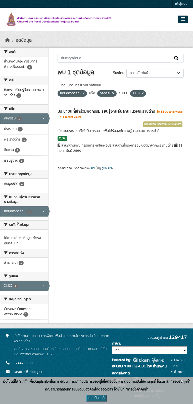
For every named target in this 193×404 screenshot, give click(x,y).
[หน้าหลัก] (7, 40)
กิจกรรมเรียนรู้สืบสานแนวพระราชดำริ (162, 124)
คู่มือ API (107, 168)
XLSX (62, 139)
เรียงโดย (118, 73)
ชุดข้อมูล (24, 40)
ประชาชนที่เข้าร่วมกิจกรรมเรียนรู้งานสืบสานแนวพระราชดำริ (107, 111)
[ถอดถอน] (83, 94)
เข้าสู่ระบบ (181, 4)
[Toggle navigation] (183, 19)
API (92, 168)
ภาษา (116, 343)
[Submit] (177, 58)
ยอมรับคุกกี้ (96, 397)
